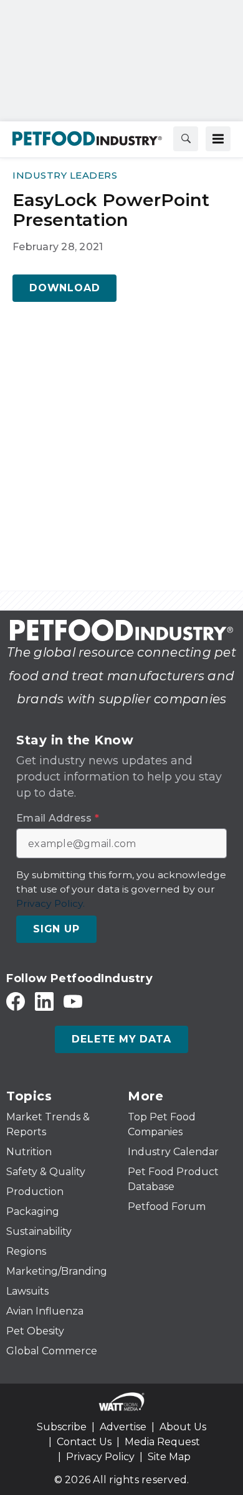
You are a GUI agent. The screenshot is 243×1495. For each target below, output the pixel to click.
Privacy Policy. (50, 903)
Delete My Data (121, 1039)
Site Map (169, 1457)
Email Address (57, 818)
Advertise (123, 1427)
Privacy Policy (100, 1457)
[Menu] (218, 138)
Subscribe (62, 1427)
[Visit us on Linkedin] (44, 1001)
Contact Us (84, 1442)
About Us (183, 1427)
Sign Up (56, 929)
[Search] (185, 138)
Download (64, 288)
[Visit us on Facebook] (15, 1001)
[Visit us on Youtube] (73, 1001)
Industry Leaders (64, 175)
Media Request (162, 1442)
